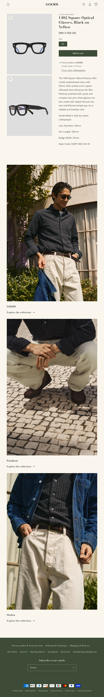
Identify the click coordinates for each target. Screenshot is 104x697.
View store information (73, 70)
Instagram (53, 651)
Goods (20, 691)
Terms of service (56, 691)
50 (63, 44)
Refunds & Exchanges (56, 645)
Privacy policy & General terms (27, 645)
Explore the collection (19, 312)
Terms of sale (70, 691)
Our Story (12, 651)
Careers (23, 651)
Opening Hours (37, 651)
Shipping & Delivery (80, 645)
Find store (66, 651)
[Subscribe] (73, 668)
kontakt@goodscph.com (85, 651)
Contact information (84, 691)
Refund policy (31, 691)
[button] (8, 4)
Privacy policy (43, 691)
